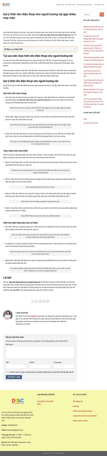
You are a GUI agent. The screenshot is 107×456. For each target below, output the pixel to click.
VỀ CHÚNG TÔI (99, 4)
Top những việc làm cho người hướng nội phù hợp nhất (92, 73)
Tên (8, 362)
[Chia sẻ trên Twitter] (36, 301)
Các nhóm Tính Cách (90, 123)
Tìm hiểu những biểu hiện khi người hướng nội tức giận (93, 65)
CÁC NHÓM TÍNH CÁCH (84, 4)
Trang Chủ (60, 4)
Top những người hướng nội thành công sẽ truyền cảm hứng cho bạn (93, 82)
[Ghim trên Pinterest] (44, 301)
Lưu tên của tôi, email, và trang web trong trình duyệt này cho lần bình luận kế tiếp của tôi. (41, 372)
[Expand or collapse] (74, 49)
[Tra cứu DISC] (12, 4)
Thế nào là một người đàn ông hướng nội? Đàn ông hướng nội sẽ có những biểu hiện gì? (93, 49)
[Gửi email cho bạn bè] (40, 301)
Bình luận (10, 344)
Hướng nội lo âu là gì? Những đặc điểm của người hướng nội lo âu (93, 38)
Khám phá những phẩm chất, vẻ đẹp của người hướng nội (93, 58)
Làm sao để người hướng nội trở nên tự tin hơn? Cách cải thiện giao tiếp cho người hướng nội (93, 103)
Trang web (57, 362)
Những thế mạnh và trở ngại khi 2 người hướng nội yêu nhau (93, 92)
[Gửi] (102, 14)
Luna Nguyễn (32, 316)
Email (32, 362)
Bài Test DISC (70, 4)
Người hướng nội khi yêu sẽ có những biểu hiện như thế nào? (93, 29)
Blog (85, 119)
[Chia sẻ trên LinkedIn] (48, 301)
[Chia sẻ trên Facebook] (32, 301)
